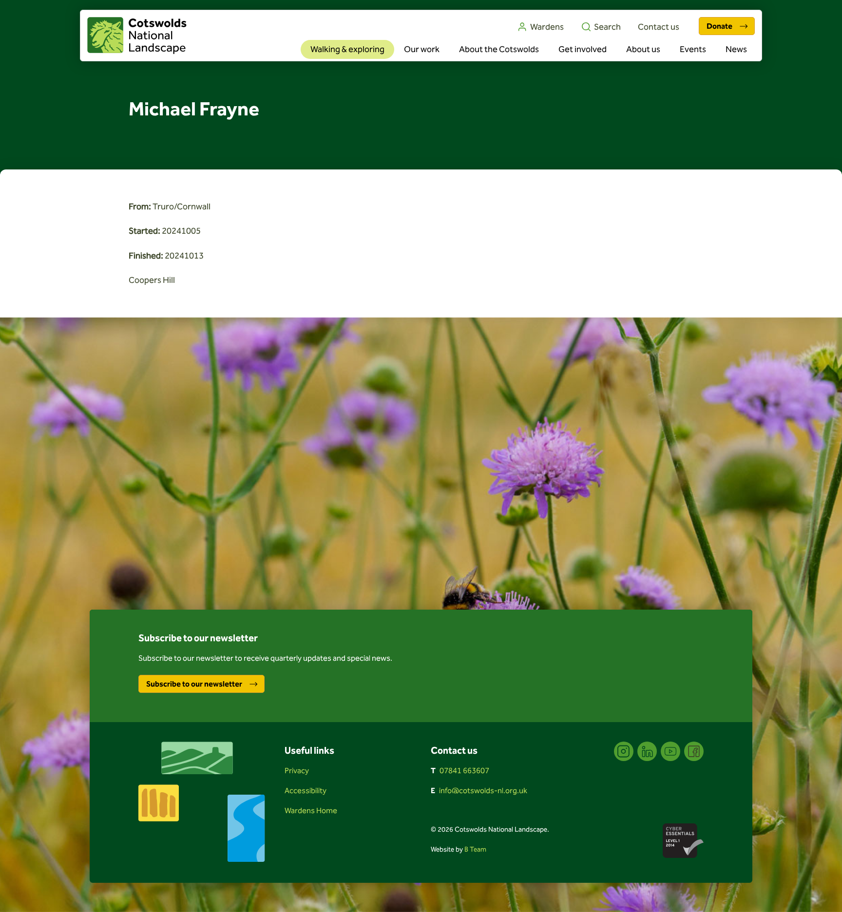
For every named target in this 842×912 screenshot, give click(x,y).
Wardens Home (311, 810)
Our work (422, 49)
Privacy (297, 770)
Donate (719, 26)
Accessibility (305, 790)
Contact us (658, 26)
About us (643, 49)
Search (607, 26)
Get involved (582, 49)
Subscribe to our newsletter (194, 684)
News (736, 49)
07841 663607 (464, 770)
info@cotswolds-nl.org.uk (483, 790)
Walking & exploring (347, 49)
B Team (475, 849)
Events (693, 49)
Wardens (547, 26)
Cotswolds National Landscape (137, 35)
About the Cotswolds (499, 49)
